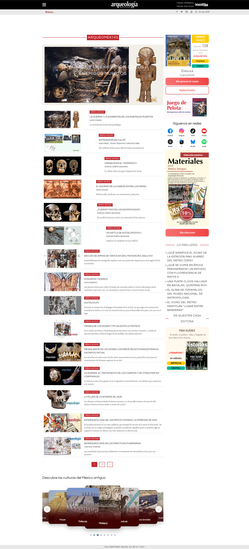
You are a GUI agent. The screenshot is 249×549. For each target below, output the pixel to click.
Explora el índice (187, 90)
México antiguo (97, 112)
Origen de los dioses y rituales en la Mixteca (112, 326)
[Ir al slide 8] (115, 535)
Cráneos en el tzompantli (120, 163)
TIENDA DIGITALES (185, 6)
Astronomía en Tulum (103, 70)
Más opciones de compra (187, 81)
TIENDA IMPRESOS (185, 3)
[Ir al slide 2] (94, 535)
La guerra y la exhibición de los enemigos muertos (121, 117)
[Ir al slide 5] (104, 535)
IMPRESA (176, 363)
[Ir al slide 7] (111, 535)
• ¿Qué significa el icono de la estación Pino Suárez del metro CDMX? (186, 256)
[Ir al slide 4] (101, 535)
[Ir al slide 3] (98, 535)
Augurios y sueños (96, 279)
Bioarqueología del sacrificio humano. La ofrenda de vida (120, 420)
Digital (200, 66)
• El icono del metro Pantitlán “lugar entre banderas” (184, 306)
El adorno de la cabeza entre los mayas (121, 186)
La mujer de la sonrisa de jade (103, 397)
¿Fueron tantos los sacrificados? (118, 209)
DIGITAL (176, 368)
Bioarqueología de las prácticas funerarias (112, 443)
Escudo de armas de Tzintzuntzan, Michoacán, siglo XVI (118, 256)
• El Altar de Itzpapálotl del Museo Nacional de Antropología (184, 294)
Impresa (200, 61)
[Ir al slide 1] (91, 535)
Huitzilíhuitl (91, 303)
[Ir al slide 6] (108, 535)
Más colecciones (187, 232)
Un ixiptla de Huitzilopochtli (123, 233)
